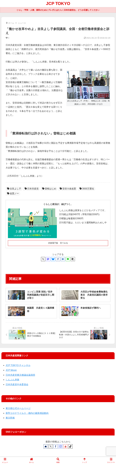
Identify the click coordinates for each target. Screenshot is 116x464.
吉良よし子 (15, 188)
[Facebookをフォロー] (55, 446)
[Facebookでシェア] (58, 259)
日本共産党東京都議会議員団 (20, 375)
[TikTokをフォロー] (70, 446)
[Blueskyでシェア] (53, 259)
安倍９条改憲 (69, 188)
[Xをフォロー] (51, 446)
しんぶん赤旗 (12, 379)
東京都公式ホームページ (18, 408)
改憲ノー (14, 193)
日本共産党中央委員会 (17, 384)
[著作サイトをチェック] (46, 446)
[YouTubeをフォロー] (65, 446)
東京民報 (10, 418)
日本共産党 (33, 188)
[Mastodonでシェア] (48, 259)
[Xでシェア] (43, 259)
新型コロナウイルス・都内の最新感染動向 (27, 413)
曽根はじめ (50, 188)
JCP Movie (11, 370)
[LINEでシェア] (68, 259)
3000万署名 (88, 188)
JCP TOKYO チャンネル (18, 365)
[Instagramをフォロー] (60, 446)
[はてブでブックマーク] (63, 259)
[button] (73, 259)
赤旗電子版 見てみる (58, 243)
